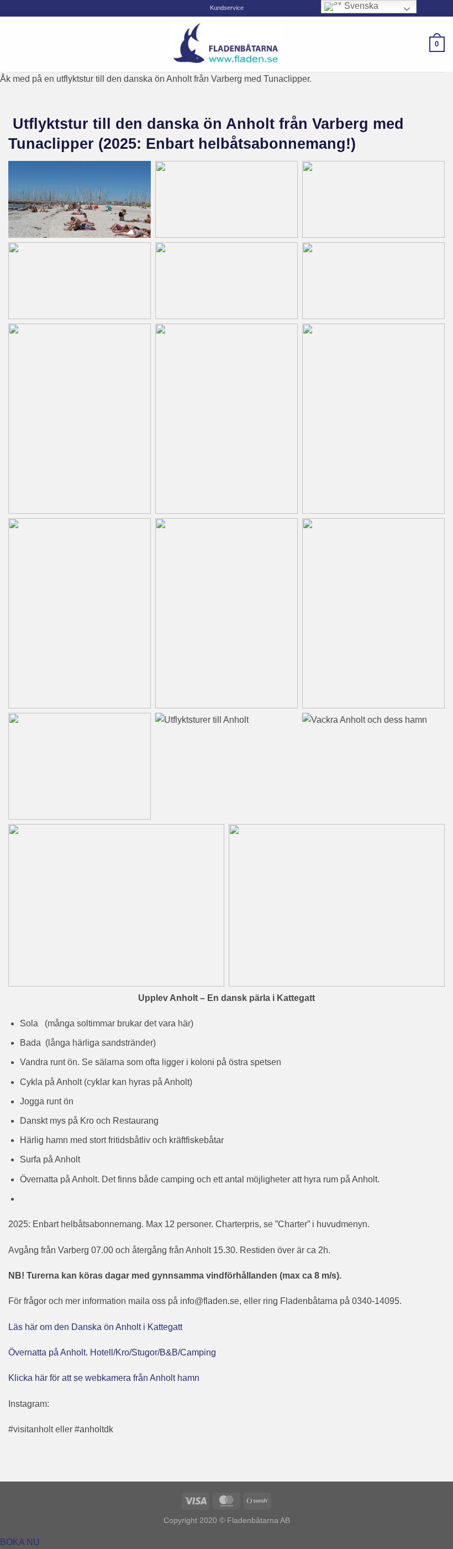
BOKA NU (20, 1542)
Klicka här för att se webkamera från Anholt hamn (103, 1378)
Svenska (360, 6)
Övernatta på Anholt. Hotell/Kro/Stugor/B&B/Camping (112, 1352)
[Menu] (15, 44)
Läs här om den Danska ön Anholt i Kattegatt (95, 1327)
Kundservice (227, 7)
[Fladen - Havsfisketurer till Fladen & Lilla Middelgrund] (226, 44)
